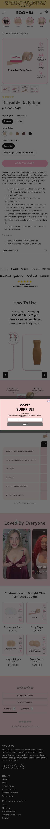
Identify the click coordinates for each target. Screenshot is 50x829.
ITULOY (25, 424)
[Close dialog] (48, 401)
